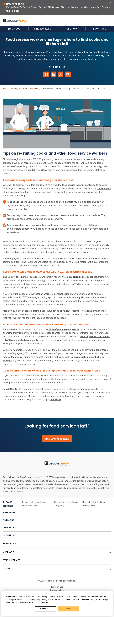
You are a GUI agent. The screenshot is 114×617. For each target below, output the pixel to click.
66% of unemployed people (64, 329)
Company (8, 552)
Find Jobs (8, 520)
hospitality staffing (36, 170)
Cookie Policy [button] (90, 600)
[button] (109, 21)
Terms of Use (57, 587)
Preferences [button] (43, 602)
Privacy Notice (57, 590)
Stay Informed (12, 560)
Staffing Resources (20, 88)
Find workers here (57, 438)
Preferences (45, 609)
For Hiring (35, 88)
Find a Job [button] (14, 29)
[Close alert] (110, 2)
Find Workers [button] (42, 29)
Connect (8, 568)
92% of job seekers (77, 276)
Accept (68, 609)
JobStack (71, 29)
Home (5, 88)
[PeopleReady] (15, 21)
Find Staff (9, 512)
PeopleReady (10, 389)
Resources (9, 543)
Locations (99, 29)
